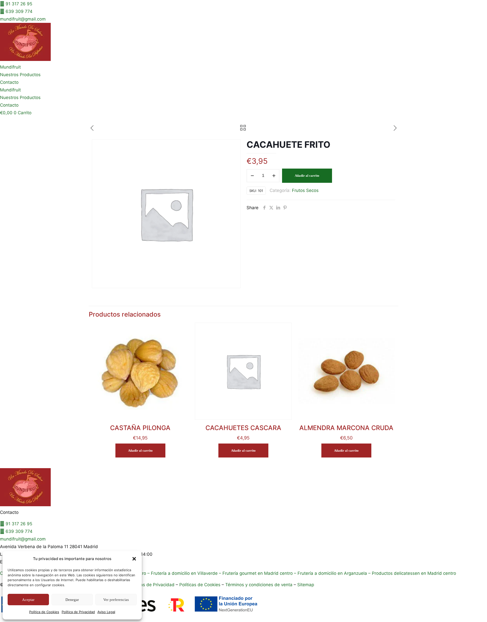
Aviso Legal (106, 612)
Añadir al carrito (307, 175)
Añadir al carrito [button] (140, 450)
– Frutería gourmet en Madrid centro (255, 573)
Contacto (9, 82)
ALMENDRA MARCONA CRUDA (346, 428)
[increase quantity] (273, 175)
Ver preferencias (116, 600)
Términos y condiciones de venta (258, 584)
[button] (134, 558)
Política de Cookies (44, 612)
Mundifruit (10, 67)
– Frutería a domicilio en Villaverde (182, 573)
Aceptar (28, 600)
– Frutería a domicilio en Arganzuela (330, 573)
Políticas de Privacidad (151, 584)
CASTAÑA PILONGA (140, 428)
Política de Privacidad (78, 612)
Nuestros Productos (20, 74)
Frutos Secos (305, 190)
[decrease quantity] (252, 175)
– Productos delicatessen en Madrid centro (411, 573)
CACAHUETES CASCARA (243, 428)
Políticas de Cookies (199, 584)
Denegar (72, 600)
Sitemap (305, 584)
